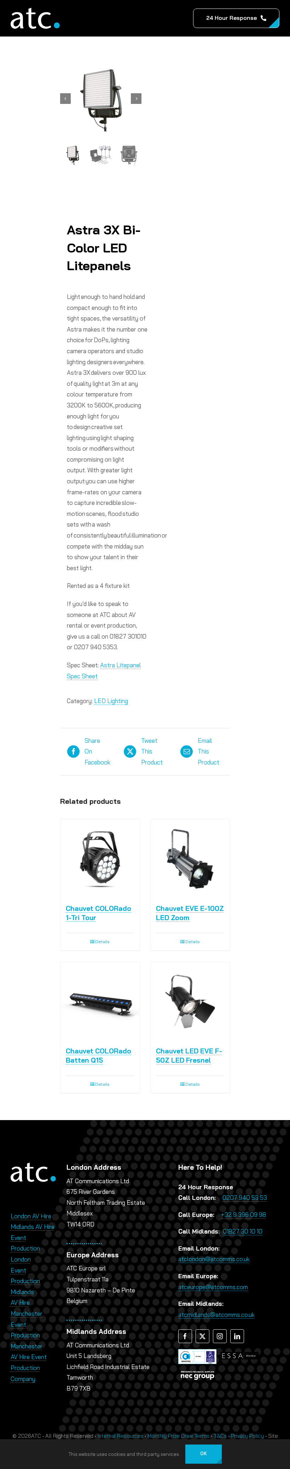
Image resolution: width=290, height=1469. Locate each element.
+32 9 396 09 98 (243, 1214)
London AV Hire (31, 1216)
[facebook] (185, 1336)
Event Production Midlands (25, 1281)
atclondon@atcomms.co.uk (214, 1259)
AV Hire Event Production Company (29, 1367)
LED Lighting (111, 701)
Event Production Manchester (26, 1335)
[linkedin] (237, 1336)
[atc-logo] (35, 11)
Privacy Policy (247, 1435)
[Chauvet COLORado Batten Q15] (99, 1001)
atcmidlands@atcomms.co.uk (216, 1314)
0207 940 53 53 (244, 1197)
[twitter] (202, 1336)
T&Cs (220, 1435)
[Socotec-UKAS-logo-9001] (197, 1352)
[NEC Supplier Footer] (197, 1371)
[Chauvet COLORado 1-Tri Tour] (99, 858)
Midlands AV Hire (32, 1226)
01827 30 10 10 (242, 1231)
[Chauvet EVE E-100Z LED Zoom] (190, 858)
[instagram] (220, 1336)
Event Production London (25, 1248)
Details (102, 941)
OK (203, 1453)
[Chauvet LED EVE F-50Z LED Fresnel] (190, 1001)
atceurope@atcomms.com (213, 1287)
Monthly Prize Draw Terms (178, 1435)
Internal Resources (120, 1435)
